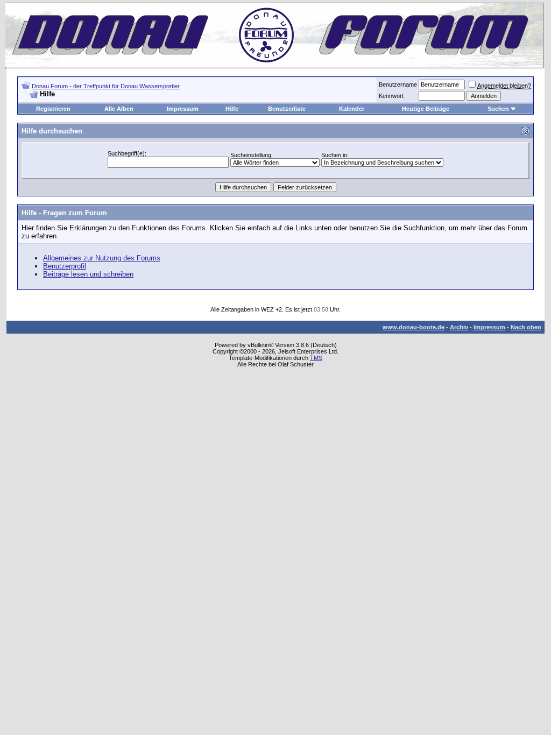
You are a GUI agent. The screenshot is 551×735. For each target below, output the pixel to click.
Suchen (498, 108)
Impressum (183, 108)
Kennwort (391, 96)
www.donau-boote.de (413, 327)
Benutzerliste (287, 108)
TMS (316, 358)
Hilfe (231, 108)
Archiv (459, 327)
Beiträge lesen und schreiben (88, 274)
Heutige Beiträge (425, 108)
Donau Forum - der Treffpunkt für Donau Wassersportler (106, 86)
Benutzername (398, 84)
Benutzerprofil (64, 266)
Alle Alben (118, 108)
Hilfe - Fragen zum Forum (64, 213)
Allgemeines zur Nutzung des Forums (101, 258)
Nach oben (526, 327)
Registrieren (53, 108)
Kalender (351, 108)
